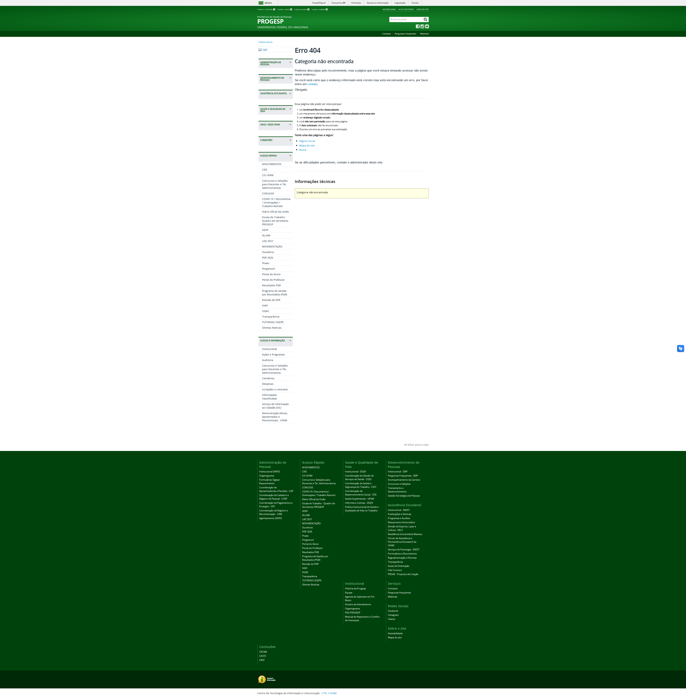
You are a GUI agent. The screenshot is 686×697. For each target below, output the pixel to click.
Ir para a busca (301, 9)
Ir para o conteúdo (266, 9)
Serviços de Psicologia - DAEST (403, 549)
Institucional (269, 349)
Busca (302, 149)
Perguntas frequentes (405, 33)
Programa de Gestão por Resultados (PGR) (274, 292)
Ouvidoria (268, 252)
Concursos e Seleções (399, 483)
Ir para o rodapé (319, 9)
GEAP (265, 230)
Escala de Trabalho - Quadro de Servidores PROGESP (275, 220)
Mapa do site (423, 9)
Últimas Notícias (272, 327)
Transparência (270, 316)
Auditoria (267, 360)
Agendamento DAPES (270, 518)
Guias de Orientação (398, 566)
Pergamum (268, 268)
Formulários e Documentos (402, 553)
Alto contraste (406, 9)
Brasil (268, 2)
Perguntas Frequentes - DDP (403, 475)
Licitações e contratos (275, 389)
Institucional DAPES (269, 471)
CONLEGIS (268, 193)
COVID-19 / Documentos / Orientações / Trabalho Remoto (276, 202)
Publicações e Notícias (399, 514)
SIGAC (265, 311)
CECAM (263, 651)
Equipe (348, 592)
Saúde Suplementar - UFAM (359, 498)
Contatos (386, 33)
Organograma (266, 475)
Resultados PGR (271, 285)
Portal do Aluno (271, 274)
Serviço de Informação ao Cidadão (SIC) (275, 405)
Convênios (268, 378)
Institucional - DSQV (355, 471)
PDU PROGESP (352, 612)
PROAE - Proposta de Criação (403, 574)
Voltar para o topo (418, 444)
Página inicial (266, 42)
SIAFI (265, 305)
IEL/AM (266, 235)
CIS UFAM (268, 175)
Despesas (268, 384)
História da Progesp (355, 588)
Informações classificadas (269, 396)
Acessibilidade (389, 9)
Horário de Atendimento (358, 604)
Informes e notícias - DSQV (359, 502)
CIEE (264, 169)
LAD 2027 (267, 241)
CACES (262, 655)
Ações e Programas (273, 354)
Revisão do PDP (271, 300)
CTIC (324, 693)
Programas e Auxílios (399, 518)
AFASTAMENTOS (272, 164)
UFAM (333, 693)
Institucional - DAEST (399, 510)
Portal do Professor (273, 279)
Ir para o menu (284, 9)
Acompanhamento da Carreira (404, 479)
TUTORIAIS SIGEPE (273, 322)
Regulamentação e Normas (402, 557)
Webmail (424, 33)
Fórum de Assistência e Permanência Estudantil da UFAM (402, 542)
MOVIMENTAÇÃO (272, 246)
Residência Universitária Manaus (405, 534)
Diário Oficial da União (275, 211)
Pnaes (265, 263)
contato (312, 84)
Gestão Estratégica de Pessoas (404, 495)
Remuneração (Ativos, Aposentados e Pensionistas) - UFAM (275, 416)
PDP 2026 (267, 257)
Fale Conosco (395, 570)
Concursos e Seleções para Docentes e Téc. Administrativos (275, 184)
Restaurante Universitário (401, 522)
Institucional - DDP (397, 471)
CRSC (262, 660)
